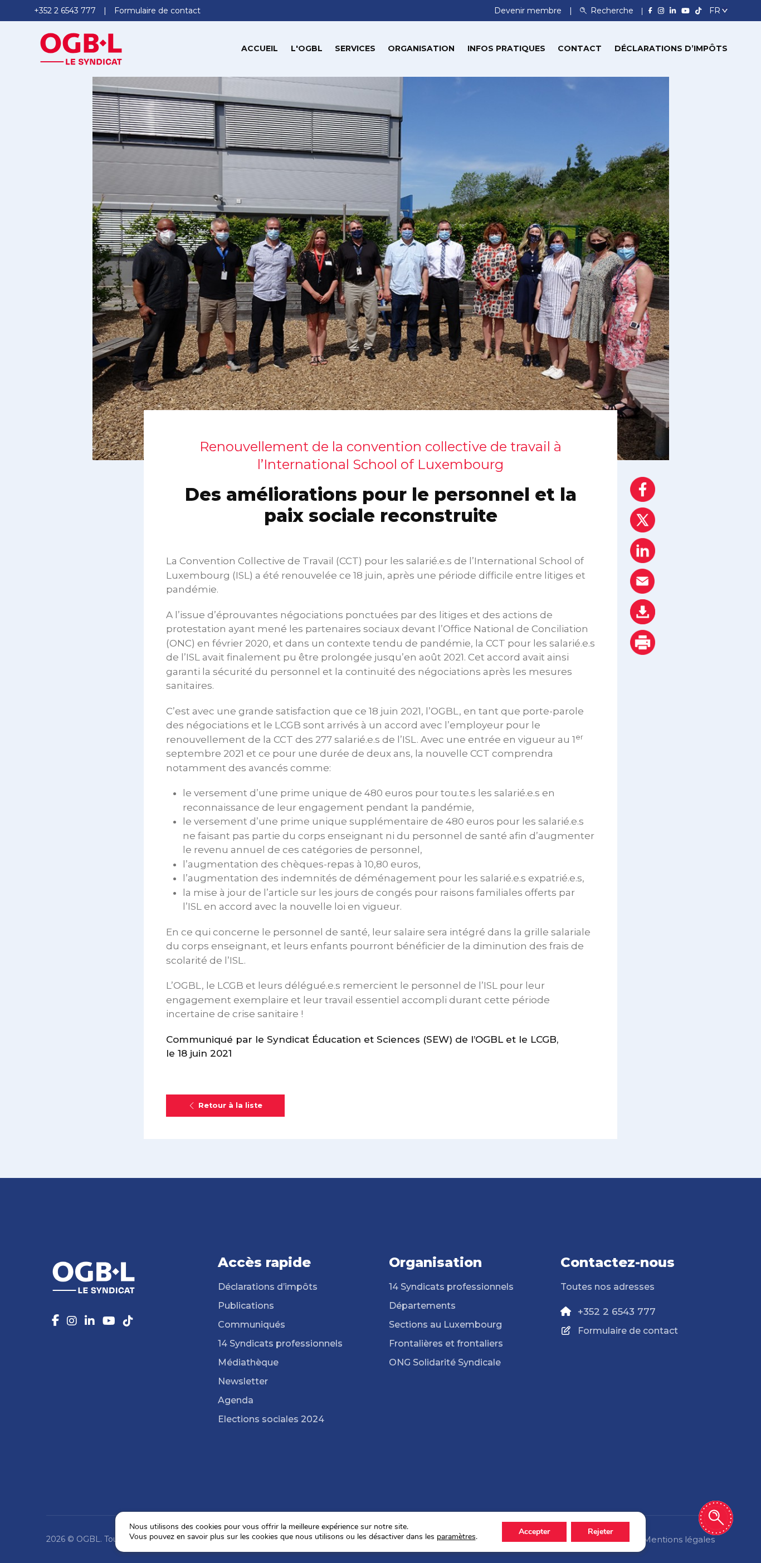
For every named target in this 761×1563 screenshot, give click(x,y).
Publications (246, 1305)
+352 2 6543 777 (617, 1311)
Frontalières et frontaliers (446, 1343)
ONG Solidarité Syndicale (445, 1362)
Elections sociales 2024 (271, 1419)
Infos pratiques (506, 48)
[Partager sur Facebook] (642, 489)
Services (355, 48)
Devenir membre (529, 11)
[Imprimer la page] (642, 642)
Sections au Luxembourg (445, 1324)
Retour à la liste (230, 1105)
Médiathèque (248, 1362)
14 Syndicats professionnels (280, 1343)
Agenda (235, 1400)
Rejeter (600, 1531)
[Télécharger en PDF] (642, 611)
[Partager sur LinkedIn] (642, 550)
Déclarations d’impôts (671, 48)
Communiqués (251, 1324)
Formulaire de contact (628, 1330)
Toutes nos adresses (607, 1286)
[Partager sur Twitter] (642, 519)
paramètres (456, 1537)
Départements (422, 1305)
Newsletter (243, 1381)
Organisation (421, 48)
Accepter (534, 1531)
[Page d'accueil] (81, 47)
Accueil (259, 48)
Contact (580, 48)
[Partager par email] (642, 581)
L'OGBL (307, 48)
